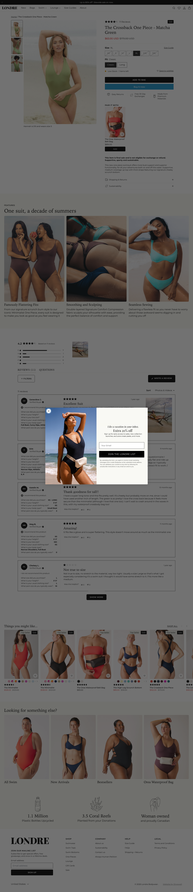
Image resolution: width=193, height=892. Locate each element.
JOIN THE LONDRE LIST (121, 454)
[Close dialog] (48, 411)
